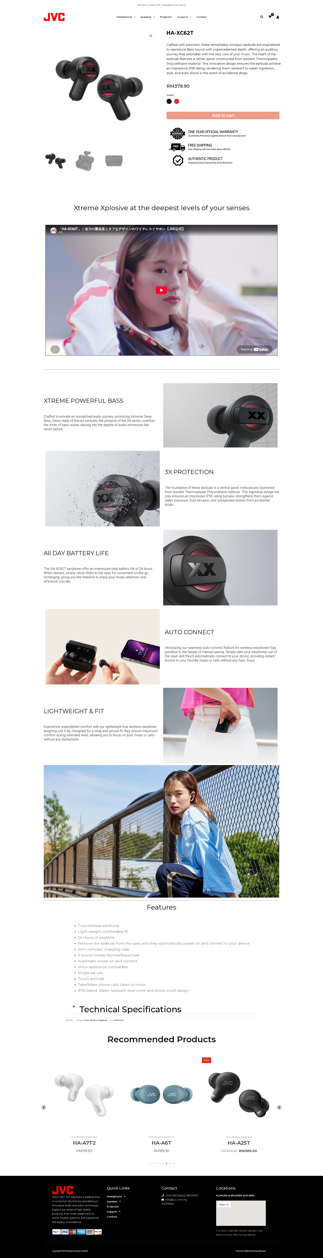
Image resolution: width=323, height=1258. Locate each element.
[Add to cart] (196, 1069)
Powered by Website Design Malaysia (251, 1251)
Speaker (112, 1201)
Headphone (114, 1196)
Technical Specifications (130, 1009)
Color (170, 95)
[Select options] (119, 1069)
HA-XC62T (119, 1020)
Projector (113, 1206)
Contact (112, 1216)
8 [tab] (173, 1163)
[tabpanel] (84, 1106)
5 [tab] (163, 1163)
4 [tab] (160, 1163)
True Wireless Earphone (96, 1020)
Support (112, 1211)
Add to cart (223, 115)
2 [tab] (153, 1163)
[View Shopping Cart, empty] (270, 17)
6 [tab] (166, 1163)
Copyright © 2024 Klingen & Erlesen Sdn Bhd (70, 1251)
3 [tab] (156, 1163)
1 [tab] (149, 1163)
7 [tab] (170, 1163)
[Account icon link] (277, 17)
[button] (133, 17)
